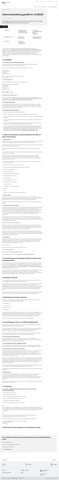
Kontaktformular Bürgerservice (7, 79)
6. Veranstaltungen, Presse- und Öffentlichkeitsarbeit (36, 37)
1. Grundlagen (6, 30)
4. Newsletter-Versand (8, 36)
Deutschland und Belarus (53, 6)
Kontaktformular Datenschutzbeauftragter (9, 95)
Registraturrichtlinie (23, 266)
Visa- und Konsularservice (43, 6)
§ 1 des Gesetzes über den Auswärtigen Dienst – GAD (28, 130)
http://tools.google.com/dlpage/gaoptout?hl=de (25, 254)
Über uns (35, 6)
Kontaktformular (8, 449)
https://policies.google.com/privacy (16, 251)
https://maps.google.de (9, 249)
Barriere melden (21, 478)
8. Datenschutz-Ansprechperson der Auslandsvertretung (21, 42)
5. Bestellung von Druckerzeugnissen (21, 37)
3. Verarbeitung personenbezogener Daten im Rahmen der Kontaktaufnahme (37, 32)
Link (33, 293)
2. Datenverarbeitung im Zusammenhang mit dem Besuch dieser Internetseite (22, 31)
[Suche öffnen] (56, 4)
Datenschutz (4, 478)
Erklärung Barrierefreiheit (14, 478)
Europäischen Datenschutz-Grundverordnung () (20, 49)
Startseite (3, 9)
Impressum (8, 478)
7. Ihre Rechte (6, 41)
